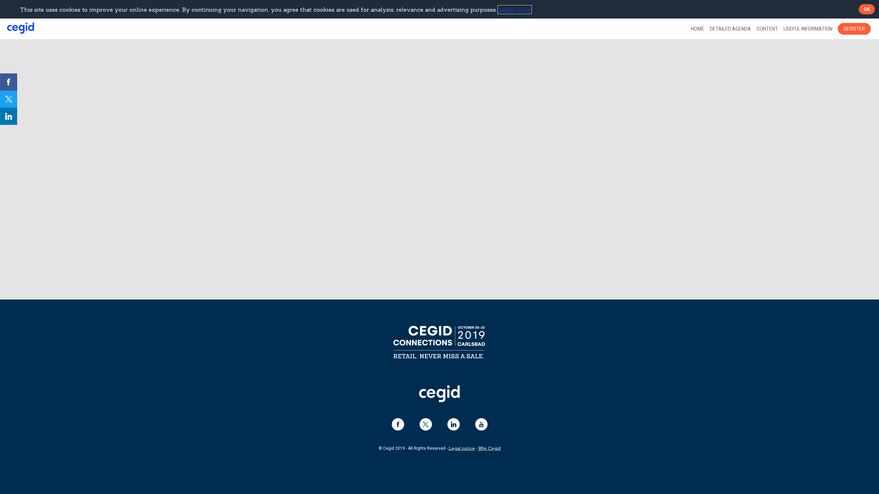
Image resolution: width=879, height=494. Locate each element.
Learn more (515, 9)
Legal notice (461, 448)
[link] (697, 29)
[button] (854, 29)
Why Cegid (489, 448)
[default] (730, 29)
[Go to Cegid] (439, 400)
